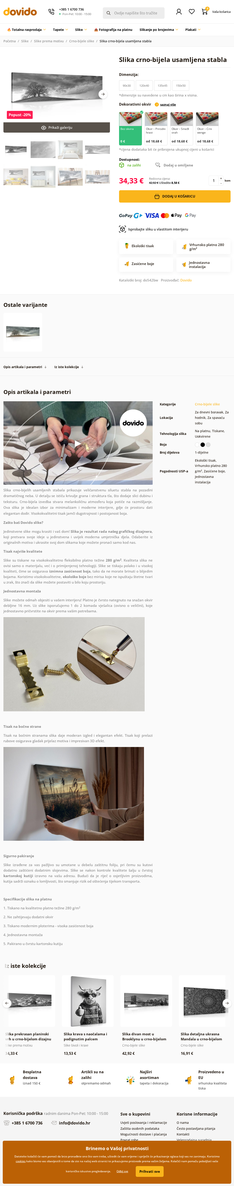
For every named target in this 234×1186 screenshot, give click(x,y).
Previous (6, 1003)
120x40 (144, 85)
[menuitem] (26, 30)
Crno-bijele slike (81, 41)
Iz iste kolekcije (66, 367)
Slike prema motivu (49, 41)
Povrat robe (129, 1140)
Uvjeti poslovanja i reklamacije (143, 1122)
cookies (21, 1161)
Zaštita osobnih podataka (139, 1128)
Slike (25, 41)
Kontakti (183, 1134)
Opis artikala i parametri (22, 367)
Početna (9, 41)
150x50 (181, 85)
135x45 (162, 85)
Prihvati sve (149, 1171)
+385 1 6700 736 (27, 1123)
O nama (183, 1122)
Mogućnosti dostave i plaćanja (143, 1134)
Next (103, 94)
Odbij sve (122, 1171)
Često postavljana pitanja (196, 1128)
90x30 (127, 85)
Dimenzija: (129, 74)
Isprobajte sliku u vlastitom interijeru (158, 229)
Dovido (186, 280)
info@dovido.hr (74, 1123)
